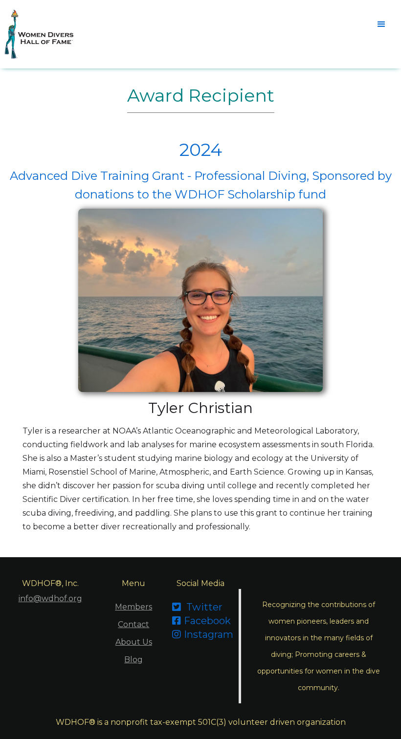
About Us (133, 642)
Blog (133, 659)
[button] (381, 24)
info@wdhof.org (50, 598)
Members (133, 606)
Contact (133, 624)
